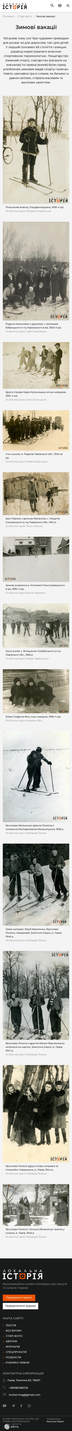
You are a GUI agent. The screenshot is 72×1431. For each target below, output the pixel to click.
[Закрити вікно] (58, 694)
